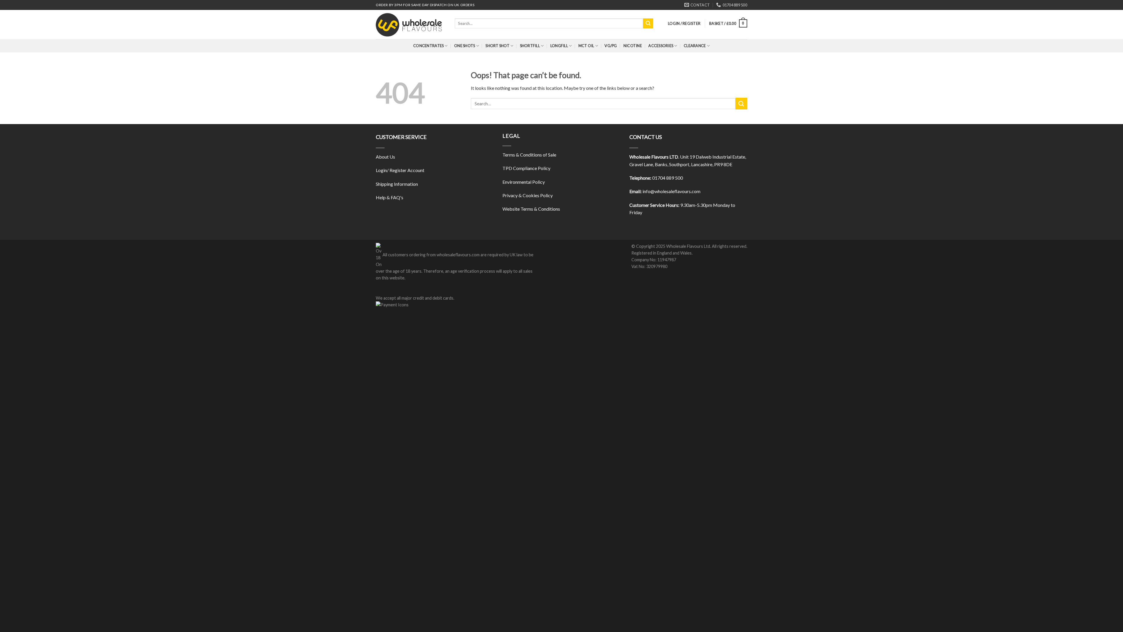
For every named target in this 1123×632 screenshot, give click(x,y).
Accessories (660, 45)
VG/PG (610, 45)
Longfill (559, 45)
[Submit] (648, 23)
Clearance (695, 45)
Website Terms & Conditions (531, 209)
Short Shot (497, 45)
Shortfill (530, 45)
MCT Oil (586, 45)
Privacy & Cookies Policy (527, 195)
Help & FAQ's (389, 197)
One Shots (464, 45)
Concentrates (428, 45)
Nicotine (632, 45)
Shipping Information (397, 184)
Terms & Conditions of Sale (529, 154)
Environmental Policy (523, 182)
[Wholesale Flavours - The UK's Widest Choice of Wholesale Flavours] (411, 24)
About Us (385, 156)
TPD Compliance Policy (526, 168)
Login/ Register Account (400, 170)
